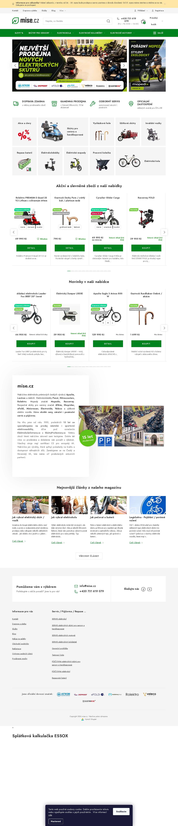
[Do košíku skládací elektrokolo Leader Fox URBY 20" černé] (31, 343)
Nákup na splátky (19, 638)
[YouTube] (150, 589)
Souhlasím (121, 811)
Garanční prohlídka (60, 648)
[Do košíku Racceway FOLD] (146, 248)
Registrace (159, 10)
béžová (77, 227)
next (164, 232)
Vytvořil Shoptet (90, 719)
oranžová (107, 227)
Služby (44, 10)
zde (50, 815)
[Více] (158, 33)
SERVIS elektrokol (59, 619)
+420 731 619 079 (128, 19)
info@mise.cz (88, 586)
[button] (15, 65)
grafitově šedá (65, 227)
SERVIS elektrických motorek (63, 635)
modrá (39, 227)
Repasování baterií (59, 678)
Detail (31, 248)
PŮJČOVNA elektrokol (61, 671)
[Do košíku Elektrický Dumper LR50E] (70, 343)
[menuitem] (19, 33)
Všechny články (89, 556)
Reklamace (16, 648)
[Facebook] (143, 589)
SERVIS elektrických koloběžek (64, 642)
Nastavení (56, 821)
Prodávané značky (19, 658)
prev (14, 232)
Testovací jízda (58, 655)
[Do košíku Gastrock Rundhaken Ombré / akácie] (146, 343)
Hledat (108, 21)
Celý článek (17, 541)
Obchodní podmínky (20, 643)
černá (22, 227)
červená (31, 227)
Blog (53, 10)
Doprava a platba (30, 10)
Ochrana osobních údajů (22, 653)
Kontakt (15, 10)
